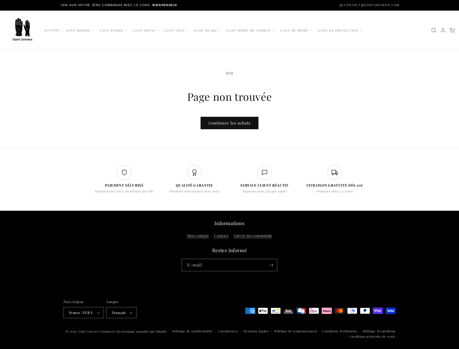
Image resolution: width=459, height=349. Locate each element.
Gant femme (112, 30)
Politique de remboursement (295, 331)
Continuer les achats (229, 123)
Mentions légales (256, 331)
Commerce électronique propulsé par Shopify (133, 331)
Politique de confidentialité (192, 331)
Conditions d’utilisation (340, 331)
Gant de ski (205, 30)
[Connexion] (443, 30)
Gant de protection (338, 30)
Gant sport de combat (248, 30)
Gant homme (78, 30)
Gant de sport (294, 30)
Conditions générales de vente (373, 336)
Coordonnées (228, 331)
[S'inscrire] (271, 265)
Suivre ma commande (253, 235)
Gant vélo (174, 30)
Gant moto (144, 30)
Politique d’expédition (379, 331)
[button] (452, 30)
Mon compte (198, 235)
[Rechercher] (434, 30)
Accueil (52, 30)
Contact (221, 235)
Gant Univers (88, 331)
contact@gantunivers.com (372, 5)
